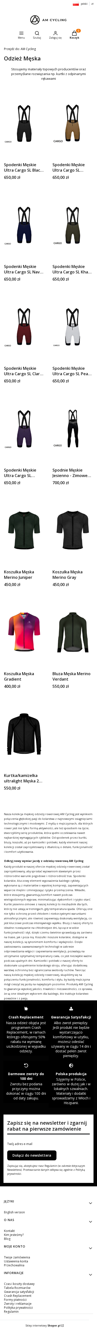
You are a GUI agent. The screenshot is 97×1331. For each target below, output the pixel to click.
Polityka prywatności (18, 1307)
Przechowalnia (14, 1265)
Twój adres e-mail (19, 1144)
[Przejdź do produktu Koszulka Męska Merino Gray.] (72, 530)
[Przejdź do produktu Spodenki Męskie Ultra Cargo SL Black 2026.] (24, 123)
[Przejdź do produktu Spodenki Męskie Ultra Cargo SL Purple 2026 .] (24, 428)
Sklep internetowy (42, 1325)
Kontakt (9, 1231)
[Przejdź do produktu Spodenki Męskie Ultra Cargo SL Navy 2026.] (24, 225)
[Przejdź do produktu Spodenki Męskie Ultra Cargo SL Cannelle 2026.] (72, 123)
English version (14, 1212)
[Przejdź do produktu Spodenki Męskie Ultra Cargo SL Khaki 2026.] (72, 225)
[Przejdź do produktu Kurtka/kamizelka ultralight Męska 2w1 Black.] (24, 734)
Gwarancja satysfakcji (19, 1292)
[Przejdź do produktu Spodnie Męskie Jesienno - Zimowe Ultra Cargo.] (72, 428)
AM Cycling (20, 49)
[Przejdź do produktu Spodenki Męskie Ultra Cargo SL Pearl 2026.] (72, 327)
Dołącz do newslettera (31, 1155)
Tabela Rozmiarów (17, 1288)
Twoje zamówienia (17, 1257)
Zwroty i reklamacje (18, 1304)
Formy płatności (15, 1300)
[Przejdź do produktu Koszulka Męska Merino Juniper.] (24, 530)
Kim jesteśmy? (14, 1235)
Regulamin (11, 1311)
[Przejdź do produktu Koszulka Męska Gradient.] (24, 632)
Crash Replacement (17, 1296)
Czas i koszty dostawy (19, 1284)
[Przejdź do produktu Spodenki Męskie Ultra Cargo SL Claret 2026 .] (24, 327)
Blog (7, 1239)
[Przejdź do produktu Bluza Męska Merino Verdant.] (72, 632)
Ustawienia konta (16, 1261)
